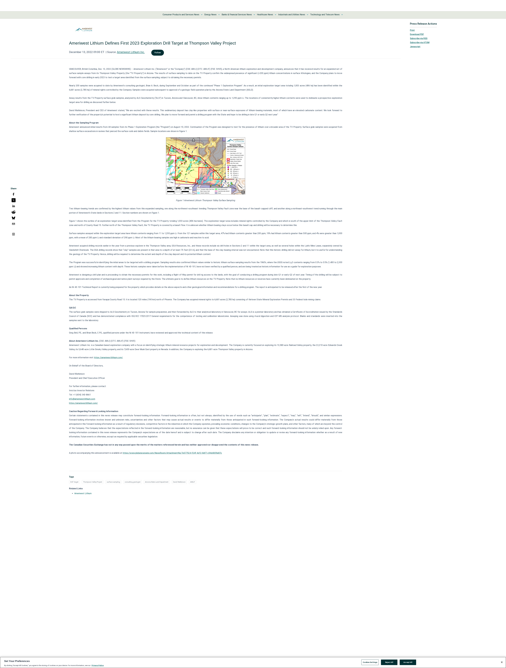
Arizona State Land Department (156, 482)
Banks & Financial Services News (237, 14)
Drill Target (74, 482)
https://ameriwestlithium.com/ (108, 357)
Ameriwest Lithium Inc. (131, 52)
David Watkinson (179, 482)
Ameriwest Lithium (83, 493)
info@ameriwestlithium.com (82, 399)
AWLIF (192, 482)
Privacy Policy (98, 665)
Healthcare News (265, 14)
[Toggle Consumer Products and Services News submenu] (201, 14)
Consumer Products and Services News (181, 14)
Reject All (389, 662)
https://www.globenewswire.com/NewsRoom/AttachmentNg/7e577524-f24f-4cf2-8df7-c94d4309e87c (172, 453)
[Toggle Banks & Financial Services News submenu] (254, 14)
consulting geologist (132, 482)
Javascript (415, 46)
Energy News (210, 14)
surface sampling (113, 482)
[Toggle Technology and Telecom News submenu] (342, 14)
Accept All (407, 662)
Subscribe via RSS (418, 38)
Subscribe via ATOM (419, 42)
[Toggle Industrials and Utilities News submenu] (307, 14)
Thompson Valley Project (92, 482)
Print (412, 30)
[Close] (502, 662)
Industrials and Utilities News (291, 14)
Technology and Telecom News (325, 14)
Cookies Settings (370, 662)
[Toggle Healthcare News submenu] (275, 14)
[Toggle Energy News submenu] (219, 14)
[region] (253, 662)
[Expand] (243, 192)
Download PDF (417, 34)
